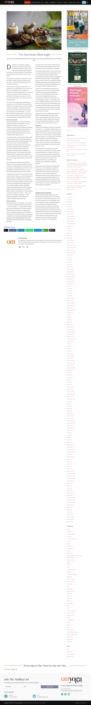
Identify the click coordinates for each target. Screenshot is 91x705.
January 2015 (70, 495)
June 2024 (69, 259)
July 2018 (69, 404)
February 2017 (70, 444)
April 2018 (69, 411)
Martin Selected (71, 581)
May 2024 (69, 262)
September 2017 (71, 428)
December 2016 (71, 449)
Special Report (70, 603)
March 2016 (70, 469)
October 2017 (70, 425)
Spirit (68, 605)
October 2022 (70, 307)
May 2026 (69, 204)
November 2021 (71, 334)
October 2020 (70, 365)
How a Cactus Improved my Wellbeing (76, 142)
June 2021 (69, 346)
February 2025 (70, 240)
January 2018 (70, 418)
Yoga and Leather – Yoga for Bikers (77, 173)
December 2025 (71, 216)
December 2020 (71, 360)
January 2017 (70, 447)
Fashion (69, 564)
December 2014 (71, 497)
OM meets (69, 598)
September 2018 (71, 399)
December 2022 (71, 303)
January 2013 (70, 521)
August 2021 (70, 341)
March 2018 (70, 413)
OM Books (69, 593)
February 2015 (70, 493)
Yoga (68, 627)
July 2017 (69, 432)
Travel (68, 617)
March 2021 (70, 353)
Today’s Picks (70, 615)
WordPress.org (70, 656)
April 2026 (69, 206)
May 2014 (69, 509)
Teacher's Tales (71, 613)
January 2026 (70, 214)
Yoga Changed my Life (72, 632)
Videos (68, 622)
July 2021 (69, 343)
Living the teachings (72, 574)
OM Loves (69, 596)
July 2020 (69, 372)
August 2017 (70, 430)
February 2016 (70, 471)
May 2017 (69, 437)
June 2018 (69, 406)
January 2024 (70, 271)
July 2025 (69, 228)
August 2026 (70, 197)
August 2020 (70, 370)
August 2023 (70, 283)
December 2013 (71, 519)
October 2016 (70, 454)
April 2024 (69, 264)
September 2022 (71, 310)
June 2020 (69, 375)
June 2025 (69, 230)
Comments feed (71, 654)
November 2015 (71, 476)
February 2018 (70, 416)
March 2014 (70, 514)
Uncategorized (70, 620)
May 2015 (69, 485)
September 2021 (71, 339)
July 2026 (69, 199)
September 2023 (71, 281)
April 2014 (69, 512)
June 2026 (69, 202)
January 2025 (70, 243)
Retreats (69, 601)
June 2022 (69, 317)
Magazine (69, 577)
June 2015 (69, 483)
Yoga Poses (70, 637)
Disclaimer (42, 702)
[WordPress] (27, 247)
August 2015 (70, 481)
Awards (68, 543)
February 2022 (70, 327)
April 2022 (69, 322)
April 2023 (69, 293)
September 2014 (71, 502)
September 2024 (71, 252)
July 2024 (69, 257)
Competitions (70, 548)
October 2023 (70, 279)
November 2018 (71, 394)
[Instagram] (23, 247)
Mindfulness (70, 589)
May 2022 (69, 319)
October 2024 (70, 250)
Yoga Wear (69, 641)
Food (68, 567)
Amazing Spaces (71, 534)
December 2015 (71, 473)
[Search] (87, 2)
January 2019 (70, 389)
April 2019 (69, 382)
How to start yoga (71, 569)
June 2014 (69, 507)
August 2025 (70, 226)
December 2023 (71, 274)
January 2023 (70, 300)
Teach (68, 608)
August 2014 (70, 505)
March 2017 (70, 442)
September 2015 (71, 478)
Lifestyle (69, 572)
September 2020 (71, 368)
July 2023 (69, 286)
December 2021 (71, 331)
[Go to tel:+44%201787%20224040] (17, 696)
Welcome (69, 625)
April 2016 (69, 466)
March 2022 (70, 324)
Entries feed (70, 651)
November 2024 (71, 247)
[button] (49, 686)
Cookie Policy (27, 702)
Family (68, 562)
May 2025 (69, 233)
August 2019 (70, 377)
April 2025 (69, 235)
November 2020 (71, 363)
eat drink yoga (70, 560)
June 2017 (69, 435)
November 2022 (71, 305)
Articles (68, 541)
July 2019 (69, 380)
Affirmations (70, 531)
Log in (68, 649)
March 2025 (70, 238)
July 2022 (69, 315)
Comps (68, 551)
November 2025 (71, 218)
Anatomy (69, 536)
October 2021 (70, 336)
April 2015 (69, 488)
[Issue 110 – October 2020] (77, 25)
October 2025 (70, 221)
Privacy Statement (35, 702)
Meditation (69, 584)
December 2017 (71, 420)
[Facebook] (19, 247)
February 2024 (70, 269)
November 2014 (71, 500)
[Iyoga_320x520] (77, 67)
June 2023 (69, 288)
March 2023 (70, 295)
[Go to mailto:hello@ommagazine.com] (45, 696)
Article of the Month (72, 539)
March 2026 (70, 209)
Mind (68, 586)
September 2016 (71, 456)
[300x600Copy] (77, 107)
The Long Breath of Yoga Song (74, 181)
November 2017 (71, 423)
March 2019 (70, 384)
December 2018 (71, 392)
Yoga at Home (70, 629)
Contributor (70, 553)
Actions (68, 529)
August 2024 (70, 255)
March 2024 (70, 267)
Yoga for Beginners (72, 634)
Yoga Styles (70, 639)
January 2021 (70, 358)
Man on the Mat (71, 579)
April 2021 (69, 351)
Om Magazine (22, 238)
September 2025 (71, 223)
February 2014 (70, 517)
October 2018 (70, 396)
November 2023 (71, 276)
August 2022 (70, 312)
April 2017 (69, 440)
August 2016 (70, 459)
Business (69, 546)
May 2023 (69, 291)
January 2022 (70, 329)
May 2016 (69, 464)
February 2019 (70, 387)
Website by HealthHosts (81, 702)
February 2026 (70, 211)
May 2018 (69, 408)
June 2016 (69, 461)
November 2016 (71, 452)
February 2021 (70, 356)
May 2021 (69, 348)
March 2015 (70, 490)
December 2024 (71, 245)
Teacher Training (71, 610)
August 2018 (70, 401)
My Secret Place (71, 591)
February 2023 (70, 298)
